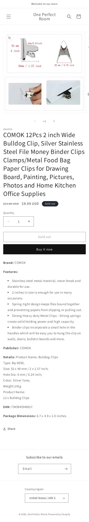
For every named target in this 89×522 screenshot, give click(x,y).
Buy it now (44, 249)
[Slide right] (54, 121)
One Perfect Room (38, 514)
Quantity (8, 213)
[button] (8, 16)
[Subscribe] (66, 469)
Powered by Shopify (59, 514)
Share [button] (12, 429)
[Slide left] (35, 121)
